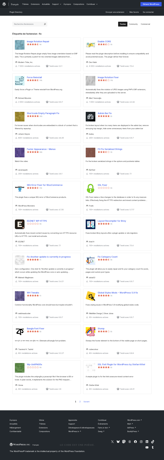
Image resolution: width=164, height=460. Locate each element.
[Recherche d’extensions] (45, 24)
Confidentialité (15, 431)
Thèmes (42, 424)
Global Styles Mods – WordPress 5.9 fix (118, 292)
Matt (130, 424)
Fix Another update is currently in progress (49, 257)
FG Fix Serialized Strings (110, 149)
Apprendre (72, 420)
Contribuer (102, 420)
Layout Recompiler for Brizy (112, 221)
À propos (13, 420)
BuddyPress (133, 431)
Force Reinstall (34, 77)
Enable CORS (104, 41)
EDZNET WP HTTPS (37, 221)
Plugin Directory (16, 12)
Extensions (43, 428)
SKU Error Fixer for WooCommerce (45, 185)
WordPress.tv (74, 431)
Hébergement (15, 428)
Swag (101, 431)
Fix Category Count (108, 257)
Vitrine (41, 420)
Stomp (101, 328)
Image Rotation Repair (38, 41)
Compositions (44, 431)
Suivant (86, 402)
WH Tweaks (33, 292)
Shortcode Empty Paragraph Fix (43, 113)
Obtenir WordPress (151, 4)
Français (36, 445)
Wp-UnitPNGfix (34, 364)
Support (71, 424)
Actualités (13, 424)
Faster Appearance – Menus (41, 149)
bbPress (131, 428)
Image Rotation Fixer (108, 77)
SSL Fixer (102, 185)
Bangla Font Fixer (35, 328)
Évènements (103, 424)
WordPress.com (134, 420)
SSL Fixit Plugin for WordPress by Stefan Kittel (121, 364)
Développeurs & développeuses (81, 428)
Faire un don (104, 428)
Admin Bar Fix (105, 113)
